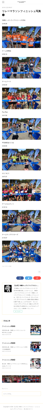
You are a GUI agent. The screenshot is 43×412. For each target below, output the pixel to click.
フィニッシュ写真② (8, 360)
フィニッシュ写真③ (8, 343)
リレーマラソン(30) (6, 266)
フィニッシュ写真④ (8, 326)
